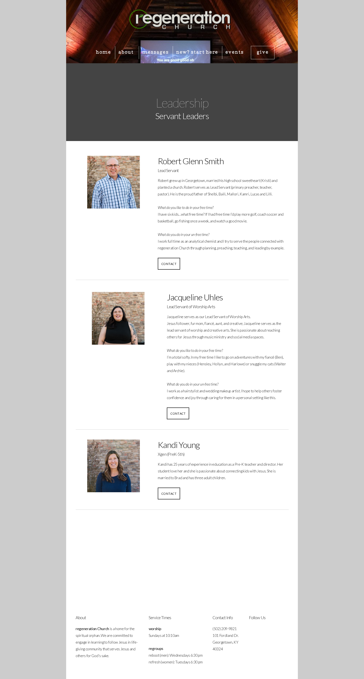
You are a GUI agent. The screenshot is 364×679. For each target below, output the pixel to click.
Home (103, 52)
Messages (155, 52)
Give (263, 52)
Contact (169, 264)
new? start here (197, 52)
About (126, 52)
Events (234, 52)
